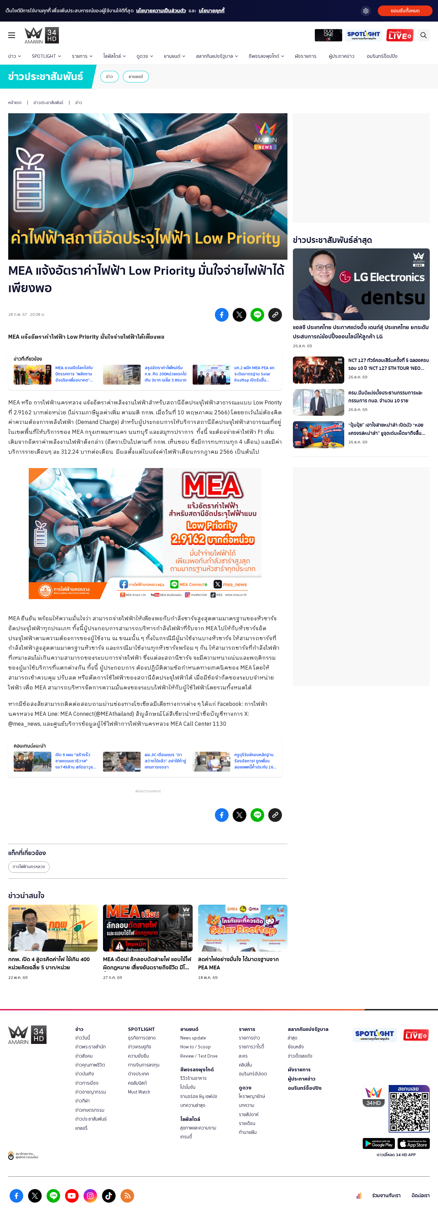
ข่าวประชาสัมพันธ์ (48, 103)
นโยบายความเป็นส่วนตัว (161, 10)
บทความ (246, 1105)
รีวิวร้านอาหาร (193, 1078)
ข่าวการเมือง (87, 1083)
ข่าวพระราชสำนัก (90, 1047)
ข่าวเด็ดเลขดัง (300, 1056)
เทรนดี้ (186, 1137)
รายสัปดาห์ (249, 1114)
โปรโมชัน (187, 1087)
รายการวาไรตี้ (251, 1047)
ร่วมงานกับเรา (386, 1196)
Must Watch (139, 1092)
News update (193, 1038)
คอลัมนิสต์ (137, 1083)
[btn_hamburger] (11, 35)
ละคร (243, 1056)
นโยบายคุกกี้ (211, 10)
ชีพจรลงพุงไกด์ (264, 56)
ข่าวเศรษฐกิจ (139, 1047)
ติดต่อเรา (421, 1196)
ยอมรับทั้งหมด (405, 10)
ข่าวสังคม (84, 1056)
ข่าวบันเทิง (84, 1074)
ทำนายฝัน (248, 1132)
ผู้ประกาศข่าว (342, 56)
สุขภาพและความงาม (198, 1128)
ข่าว (12, 56)
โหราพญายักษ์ (252, 1096)
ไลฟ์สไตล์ (112, 56)
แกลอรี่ (81, 1128)
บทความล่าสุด (192, 1105)
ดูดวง (142, 56)
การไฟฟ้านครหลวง (29, 867)
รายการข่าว (249, 1038)
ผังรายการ (306, 56)
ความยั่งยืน (138, 1056)
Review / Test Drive (199, 1056)
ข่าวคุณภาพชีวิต (90, 1065)
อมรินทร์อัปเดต (253, 1074)
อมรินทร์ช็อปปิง (382, 56)
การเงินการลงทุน (143, 1065)
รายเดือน (247, 1123)
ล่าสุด (292, 1038)
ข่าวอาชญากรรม (90, 1092)
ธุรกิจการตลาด (142, 1038)
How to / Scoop (195, 1047)
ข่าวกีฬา (82, 1101)
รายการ (80, 56)
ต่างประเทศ (138, 1074)
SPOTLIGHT (44, 56)
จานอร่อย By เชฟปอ (198, 1096)
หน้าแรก (15, 103)
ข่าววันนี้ (82, 1038)
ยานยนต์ (172, 56)
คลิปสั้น (245, 1065)
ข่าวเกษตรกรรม (89, 1110)
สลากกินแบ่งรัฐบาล (214, 56)
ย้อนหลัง (296, 1047)
